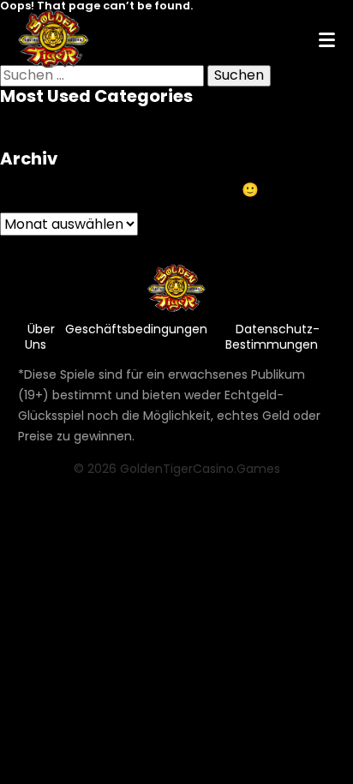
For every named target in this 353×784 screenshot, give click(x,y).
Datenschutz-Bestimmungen (272, 336)
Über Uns (40, 336)
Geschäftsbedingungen (136, 329)
